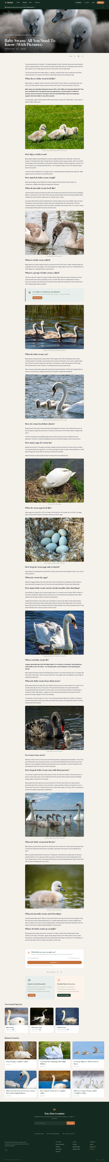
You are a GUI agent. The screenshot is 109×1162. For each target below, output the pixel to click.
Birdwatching (76, 1146)
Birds (18, 2)
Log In (93, 2)
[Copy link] (82, 56)
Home (6, 35)
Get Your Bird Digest (54, 1133)
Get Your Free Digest (63, 995)
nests (41, 685)
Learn (30, 2)
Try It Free (31, 995)
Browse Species (60, 1144)
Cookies (102, 1159)
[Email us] (6, 1150)
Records (58, 1151)
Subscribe (70, 1123)
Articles (25, 2)
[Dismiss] (102, 7)
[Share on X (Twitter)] (74, 56)
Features (37, 2)
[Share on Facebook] (78, 56)
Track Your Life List (69, 1133)
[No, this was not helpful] (61, 972)
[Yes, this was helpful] (57, 972)
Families (58, 1146)
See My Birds (53, 962)
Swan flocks (69, 279)
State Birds (59, 1149)
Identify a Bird (37, 297)
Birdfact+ (100, 2)
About (91, 1144)
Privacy (97, 1159)
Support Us (93, 1146)
